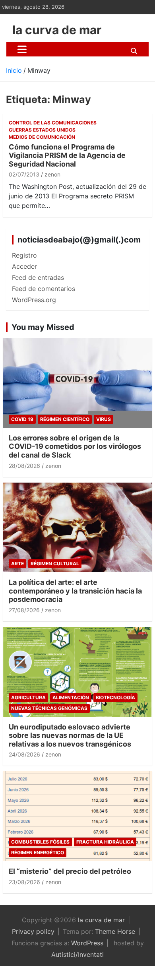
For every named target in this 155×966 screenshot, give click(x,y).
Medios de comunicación (42, 137)
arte (17, 563)
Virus (103, 419)
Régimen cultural (55, 563)
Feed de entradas (38, 277)
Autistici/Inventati (77, 954)
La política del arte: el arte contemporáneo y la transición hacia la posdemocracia (75, 590)
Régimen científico (64, 419)
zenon (52, 174)
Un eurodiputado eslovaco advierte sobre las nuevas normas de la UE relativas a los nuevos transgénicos (70, 735)
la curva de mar (56, 30)
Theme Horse (115, 931)
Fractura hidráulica (105, 842)
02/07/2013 (24, 174)
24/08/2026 (24, 754)
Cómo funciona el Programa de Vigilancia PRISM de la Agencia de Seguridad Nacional (67, 155)
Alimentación (70, 697)
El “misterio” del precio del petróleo (70, 871)
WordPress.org (34, 300)
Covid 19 (22, 419)
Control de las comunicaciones (53, 123)
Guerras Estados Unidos (42, 130)
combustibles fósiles (40, 842)
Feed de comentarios (43, 289)
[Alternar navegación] (22, 49)
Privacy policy (33, 931)
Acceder (24, 266)
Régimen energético (37, 852)
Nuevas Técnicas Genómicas (49, 708)
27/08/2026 (24, 610)
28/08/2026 (24, 465)
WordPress (87, 943)
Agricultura (28, 697)
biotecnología (115, 697)
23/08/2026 (24, 882)
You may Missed (43, 327)
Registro (24, 255)
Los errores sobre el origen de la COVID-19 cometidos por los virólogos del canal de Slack (75, 446)
